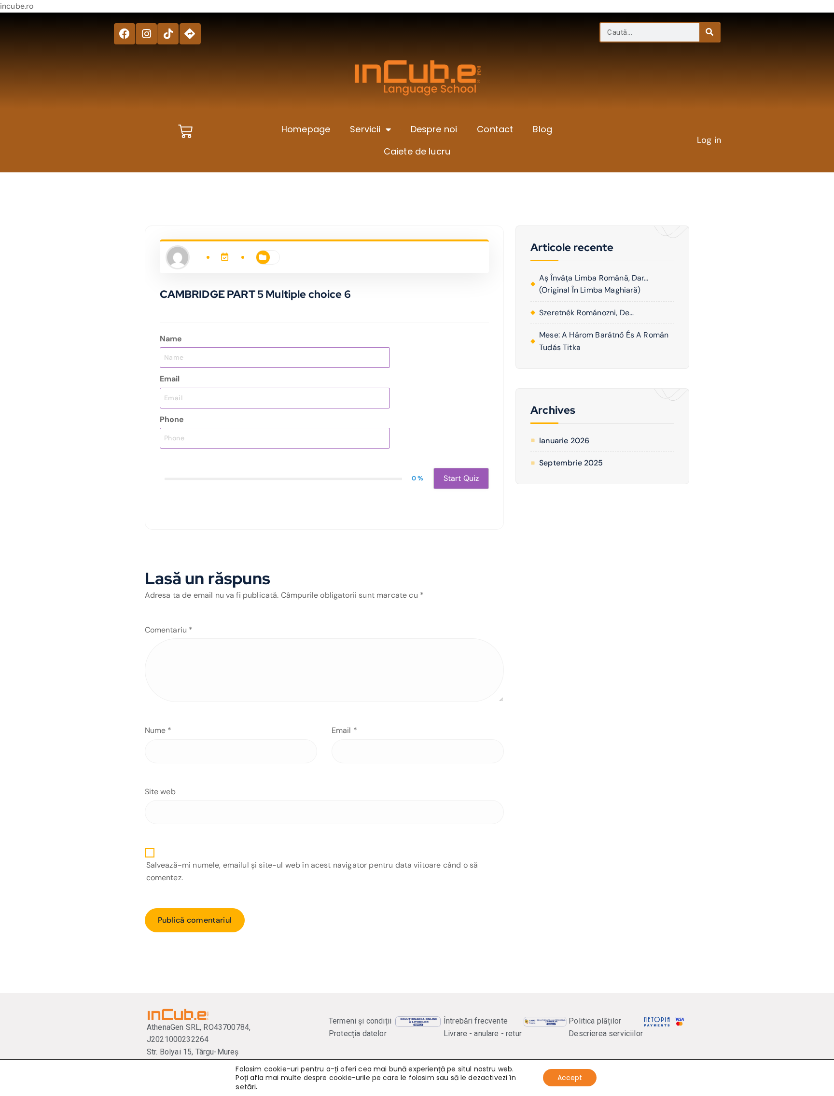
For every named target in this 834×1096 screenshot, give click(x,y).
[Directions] (190, 33)
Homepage (305, 129)
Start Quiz (461, 478)
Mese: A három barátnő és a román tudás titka (603, 341)
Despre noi (434, 129)
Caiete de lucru (417, 151)
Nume (158, 730)
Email (170, 379)
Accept (569, 1078)
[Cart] (185, 131)
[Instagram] (146, 33)
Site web (160, 792)
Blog (542, 129)
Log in (709, 140)
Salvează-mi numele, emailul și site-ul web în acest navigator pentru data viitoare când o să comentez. (312, 871)
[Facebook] (124, 33)
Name (171, 339)
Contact (495, 129)
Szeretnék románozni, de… (586, 313)
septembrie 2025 (571, 463)
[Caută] (709, 32)
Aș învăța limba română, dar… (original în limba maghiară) (593, 284)
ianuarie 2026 (564, 441)
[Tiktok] (168, 33)
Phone (172, 419)
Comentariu (169, 630)
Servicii (365, 129)
